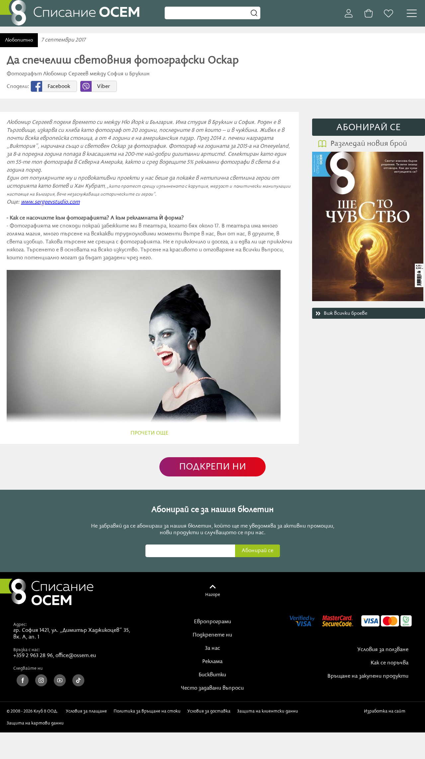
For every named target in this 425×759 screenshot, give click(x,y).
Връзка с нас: (26, 649)
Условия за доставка (208, 711)
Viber (103, 86)
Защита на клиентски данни (267, 711)
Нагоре (212, 594)
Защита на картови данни (35, 723)
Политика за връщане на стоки (147, 711)
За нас (212, 648)
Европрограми (212, 622)
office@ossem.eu (75, 655)
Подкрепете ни (212, 635)
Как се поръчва (389, 663)
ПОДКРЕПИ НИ (212, 467)
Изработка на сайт (386, 711)
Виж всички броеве (345, 313)
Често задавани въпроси (212, 688)
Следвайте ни (28, 668)
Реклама (212, 661)
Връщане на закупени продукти (367, 676)
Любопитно (19, 40)
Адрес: (20, 624)
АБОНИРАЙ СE (368, 127)
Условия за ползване (382, 649)
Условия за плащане (86, 711)
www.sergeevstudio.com (50, 202)
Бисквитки (212, 675)
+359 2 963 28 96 (33, 655)
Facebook (58, 86)
